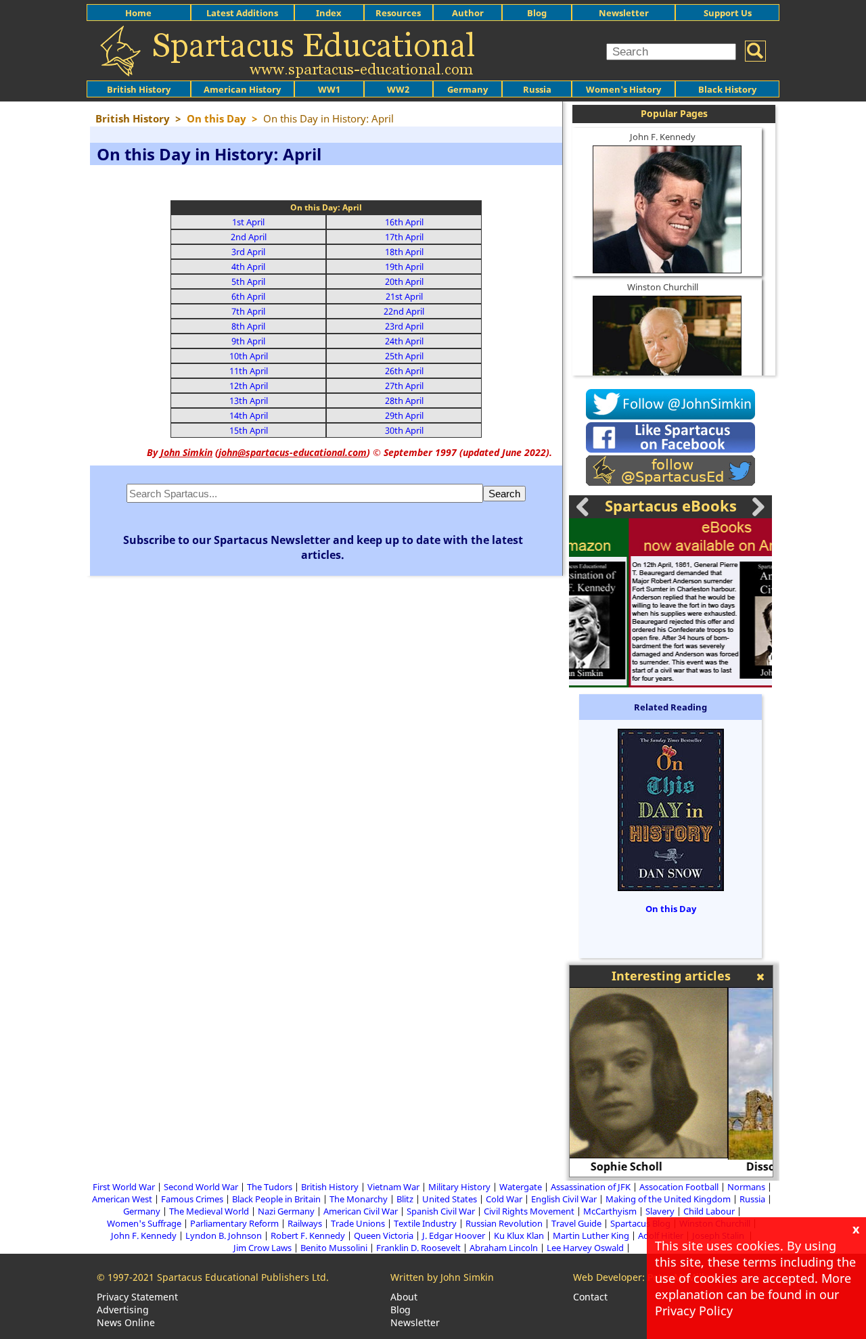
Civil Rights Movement (529, 1211)
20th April (404, 281)
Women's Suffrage (144, 1223)
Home (138, 13)
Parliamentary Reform (234, 1223)
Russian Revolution (504, 1223)
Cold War (504, 1199)
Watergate (520, 1187)
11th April (248, 371)
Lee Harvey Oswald (585, 1248)
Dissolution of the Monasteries (671, 1166)
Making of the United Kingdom (668, 1199)
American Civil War (360, 1211)
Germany (467, 89)
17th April (404, 237)
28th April (404, 400)
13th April (248, 400)
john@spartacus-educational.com (293, 452)
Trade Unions (358, 1223)
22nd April (404, 311)
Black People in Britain (276, 1199)
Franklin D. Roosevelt (418, 1248)
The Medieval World (209, 1211)
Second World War (201, 1187)
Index (329, 13)
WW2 (398, 89)
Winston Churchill (662, 287)
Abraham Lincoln (504, 1248)
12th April (248, 386)
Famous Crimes (192, 1199)
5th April (248, 281)
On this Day (670, 909)
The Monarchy (358, 1199)
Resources (398, 13)
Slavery (660, 1211)
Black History (727, 89)
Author (468, 13)
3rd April (248, 252)
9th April (248, 341)
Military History (459, 1187)
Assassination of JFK (591, 1187)
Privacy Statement (137, 1296)
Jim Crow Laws (262, 1248)
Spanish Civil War (441, 1211)
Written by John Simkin (442, 1277)
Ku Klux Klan (519, 1235)
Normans (746, 1187)
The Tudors (269, 1187)
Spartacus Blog (640, 1223)
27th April (404, 386)
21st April (404, 296)
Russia (537, 89)
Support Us (728, 13)
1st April (248, 222)
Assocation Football (679, 1187)
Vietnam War (393, 1187)
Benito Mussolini (333, 1248)
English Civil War (564, 1199)
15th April (248, 430)
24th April (404, 341)
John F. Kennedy (663, 137)
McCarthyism (610, 1211)
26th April (404, 371)
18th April (404, 252)
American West (122, 1199)
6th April (248, 296)
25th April (404, 356)
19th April (404, 266)
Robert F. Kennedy (308, 1235)
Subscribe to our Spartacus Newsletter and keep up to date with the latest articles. (323, 547)
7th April (248, 311)
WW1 (329, 89)
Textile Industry (425, 1223)
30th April (404, 430)
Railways (305, 1223)
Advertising (123, 1309)
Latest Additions (242, 13)
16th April (404, 222)
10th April (248, 356)
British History (330, 1187)
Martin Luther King (591, 1235)
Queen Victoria (383, 1235)
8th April (248, 326)
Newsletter (624, 13)
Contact (590, 1296)
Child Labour (709, 1211)
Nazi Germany (286, 1211)
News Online (126, 1322)
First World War (124, 1187)
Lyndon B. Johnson (223, 1235)
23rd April (404, 326)
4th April (248, 266)
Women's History (623, 89)
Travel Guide (576, 1223)
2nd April (249, 237)
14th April (248, 415)
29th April (404, 415)
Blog (537, 13)
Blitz (404, 1199)
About (403, 1296)
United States (449, 1199)
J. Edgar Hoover (453, 1235)
